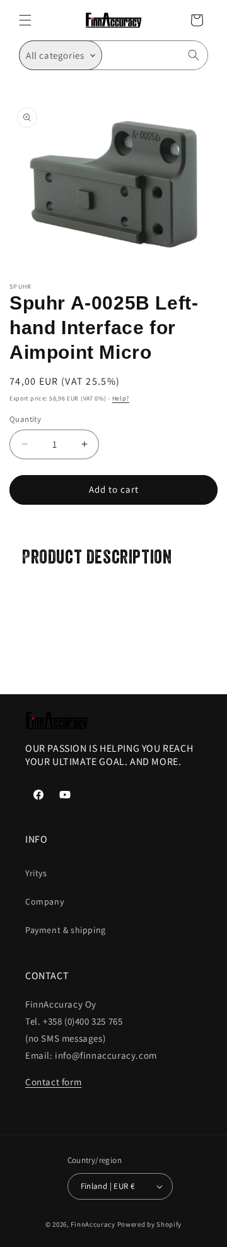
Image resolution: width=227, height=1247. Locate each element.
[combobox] (155, 55)
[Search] (193, 55)
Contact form (53, 1082)
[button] (25, 20)
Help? (121, 398)
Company (44, 901)
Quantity (25, 419)
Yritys (36, 873)
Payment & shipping (65, 930)
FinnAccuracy (93, 1224)
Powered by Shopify (149, 1224)
